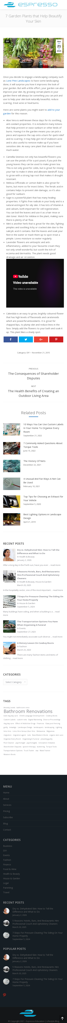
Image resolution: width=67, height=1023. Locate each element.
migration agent (19, 735)
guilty (6, 727)
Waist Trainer (45, 750)
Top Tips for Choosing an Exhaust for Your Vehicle (43, 498)
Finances (40, 723)
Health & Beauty (11, 873)
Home (6, 792)
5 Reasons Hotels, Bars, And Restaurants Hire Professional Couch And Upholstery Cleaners (35, 922)
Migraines (50, 731)
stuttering (41, 747)
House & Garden (11, 878)
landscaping (49, 727)
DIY (7, 41)
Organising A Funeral (30, 739)
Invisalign (12, 727)
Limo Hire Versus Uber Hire (24, 731)
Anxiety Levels (9, 707)
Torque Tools (51, 747)
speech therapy (29, 747)
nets (29, 735)
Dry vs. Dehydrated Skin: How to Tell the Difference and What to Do (32, 910)
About (6, 798)
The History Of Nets (34, 460)
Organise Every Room (12, 739)
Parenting (8, 887)
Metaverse (41, 731)
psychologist (20, 743)
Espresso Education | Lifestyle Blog (42, 1021)
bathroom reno (23, 707)
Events (6, 855)
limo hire (7, 731)
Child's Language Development (31, 716)
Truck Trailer (29, 750)
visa (37, 750)
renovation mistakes (46, 743)
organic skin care (56, 735)
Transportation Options (13, 750)
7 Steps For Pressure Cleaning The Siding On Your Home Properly (37, 934)
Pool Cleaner (9, 743)
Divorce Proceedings (51, 720)
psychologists (32, 743)
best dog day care (11, 716)
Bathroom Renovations (28, 711)
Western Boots (9, 754)
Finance (7, 864)
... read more (54, 565)
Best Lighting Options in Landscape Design (42, 516)
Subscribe (8, 817)
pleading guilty (46, 739)
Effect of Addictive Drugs (25, 723)
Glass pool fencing (52, 723)
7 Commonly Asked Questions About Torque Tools (42, 445)
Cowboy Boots (51, 716)
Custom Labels (9, 720)
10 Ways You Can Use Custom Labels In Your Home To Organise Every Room (43, 428)
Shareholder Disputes (12, 747)
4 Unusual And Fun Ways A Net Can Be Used (42, 480)
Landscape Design (25, 727)
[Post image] (11, 429)
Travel (6, 892)
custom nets (22, 720)
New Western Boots (40, 735)
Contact (7, 829)
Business (7, 845)
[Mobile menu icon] (62, 4)
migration (8, 735)
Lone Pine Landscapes (18, 80)
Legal (6, 883)
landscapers (38, 727)
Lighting (59, 727)
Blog (5, 823)
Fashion (7, 859)
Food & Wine (9, 869)
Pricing (6, 811)
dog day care (9, 723)
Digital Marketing (35, 720)
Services (7, 804)
